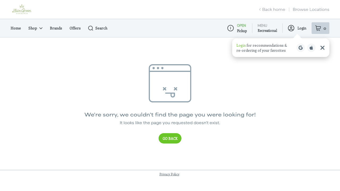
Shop (32, 28)
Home (16, 28)
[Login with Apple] (311, 48)
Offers (75, 28)
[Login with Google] (300, 48)
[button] (280, 47)
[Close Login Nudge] (322, 47)
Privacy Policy (169, 174)
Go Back (170, 138)
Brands (56, 28)
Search (101, 28)
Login (302, 28)
